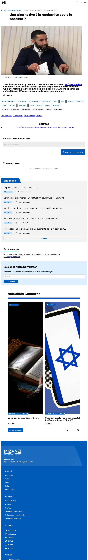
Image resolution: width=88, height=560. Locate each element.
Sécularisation (46, 101)
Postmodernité (33, 101)
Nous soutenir (29, 116)
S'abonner (11, 281)
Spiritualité (80, 101)
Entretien (70, 101)
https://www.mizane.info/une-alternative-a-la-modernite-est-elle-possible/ (45, 127)
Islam (55, 101)
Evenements (18, 116)
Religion (47, 105)
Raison (39, 105)
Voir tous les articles (15, 430)
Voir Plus (44, 238)
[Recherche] (77, 2)
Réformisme (22, 101)
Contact (39, 116)
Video (62, 101)
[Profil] (81, 2)
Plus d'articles (6, 116)
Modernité (56, 105)
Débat (4, 105)
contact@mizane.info (12, 257)
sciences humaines (14, 10)
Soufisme (12, 105)
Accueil (3, 10)
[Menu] (85, 2)
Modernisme (22, 105)
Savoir (32, 105)
